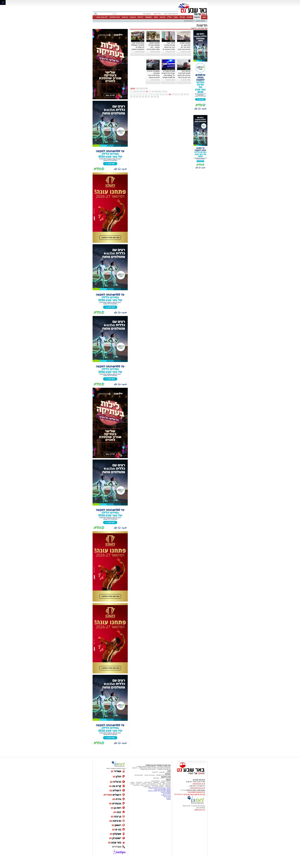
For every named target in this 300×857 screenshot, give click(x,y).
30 (158, 97)
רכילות (140, 17)
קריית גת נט (167, 796)
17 (179, 94)
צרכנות (133, 17)
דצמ (165, 91)
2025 (142, 88)
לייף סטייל (139, 782)
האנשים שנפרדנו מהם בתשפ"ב (146, 766)
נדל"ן (169, 17)
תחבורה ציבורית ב (158, 786)
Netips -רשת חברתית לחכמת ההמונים (159, 791)
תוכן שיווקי (156, 778)
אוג (153, 91)
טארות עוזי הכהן (150, 775)
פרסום (169, 799)
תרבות (162, 17)
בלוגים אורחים (139, 775)
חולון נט (168, 798)
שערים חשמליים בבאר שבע (162, 789)
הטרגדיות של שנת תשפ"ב (148, 769)
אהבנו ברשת (167, 784)
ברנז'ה (147, 785)
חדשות (197, 17)
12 (163, 94)
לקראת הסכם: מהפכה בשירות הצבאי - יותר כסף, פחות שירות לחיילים (153, 47)
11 (160, 94)
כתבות (169, 772)
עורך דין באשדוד (166, 795)
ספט (156, 91)
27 (149, 97)
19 (185, 94)
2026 (146, 88)
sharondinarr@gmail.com (196, 792)
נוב (162, 91)
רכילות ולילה (148, 782)
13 (166, 94)
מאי (144, 91)
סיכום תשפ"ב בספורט (164, 766)
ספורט (189, 17)
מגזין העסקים (166, 777)
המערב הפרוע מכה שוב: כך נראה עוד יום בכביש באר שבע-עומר (183, 47)
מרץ (137, 91)
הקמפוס (148, 17)
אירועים (168, 785)
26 (146, 97)
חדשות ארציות (200, 21)
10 (158, 94)
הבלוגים (168, 774)
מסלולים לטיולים (166, 792)
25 (143, 97)
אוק (160, 91)
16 (176, 94)
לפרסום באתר (147, 14)
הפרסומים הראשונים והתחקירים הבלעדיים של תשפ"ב (155, 768)
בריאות (125, 17)
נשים (132, 782)
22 (134, 97)
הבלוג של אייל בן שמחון (164, 775)
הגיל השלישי (115, 17)
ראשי (204, 17)
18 (182, 94)
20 (187, 94)
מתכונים (162, 772)
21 (131, 97)
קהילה (182, 17)
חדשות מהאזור (188, 21)
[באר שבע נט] (191, 774)
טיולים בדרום (167, 794)
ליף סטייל (155, 772)
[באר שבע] (192, 15)
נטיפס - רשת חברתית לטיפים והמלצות (159, 788)
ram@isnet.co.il (199, 784)
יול (150, 91)
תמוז (156, 17)
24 (140, 97)
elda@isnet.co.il (199, 810)
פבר (134, 91)
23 (137, 97)
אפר (141, 91)
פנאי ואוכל (155, 785)
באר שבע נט (202, 28)
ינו (131, 91)
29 (155, 97)
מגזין (176, 17)
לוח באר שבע (102, 17)
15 (173, 94)
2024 (137, 88)
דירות (138, 784)
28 (152, 97)
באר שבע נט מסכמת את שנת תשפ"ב (158, 765)
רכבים (133, 784)
